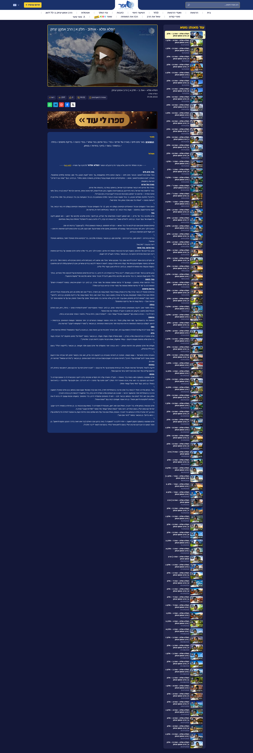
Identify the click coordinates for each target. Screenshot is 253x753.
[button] (102, 55)
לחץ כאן (68, 165)
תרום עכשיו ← (33, 5)
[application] (102, 56)
